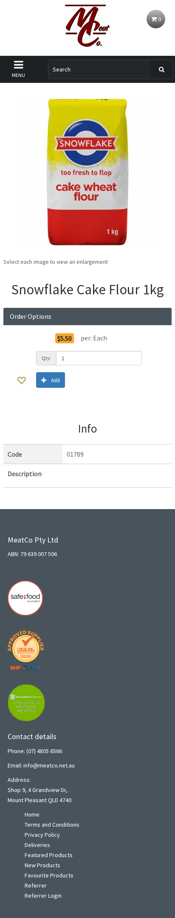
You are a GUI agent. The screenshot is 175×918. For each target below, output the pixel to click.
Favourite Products (49, 875)
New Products (42, 865)
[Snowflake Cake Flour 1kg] (87, 172)
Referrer (36, 885)
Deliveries (37, 845)
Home (32, 814)
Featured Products (49, 855)
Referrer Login (43, 895)
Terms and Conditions (52, 824)
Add (55, 380)
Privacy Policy (42, 835)
